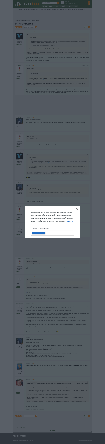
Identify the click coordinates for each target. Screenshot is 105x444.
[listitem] (52, 228)
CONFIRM (39, 233)
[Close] (77, 209)
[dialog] (52, 222)
